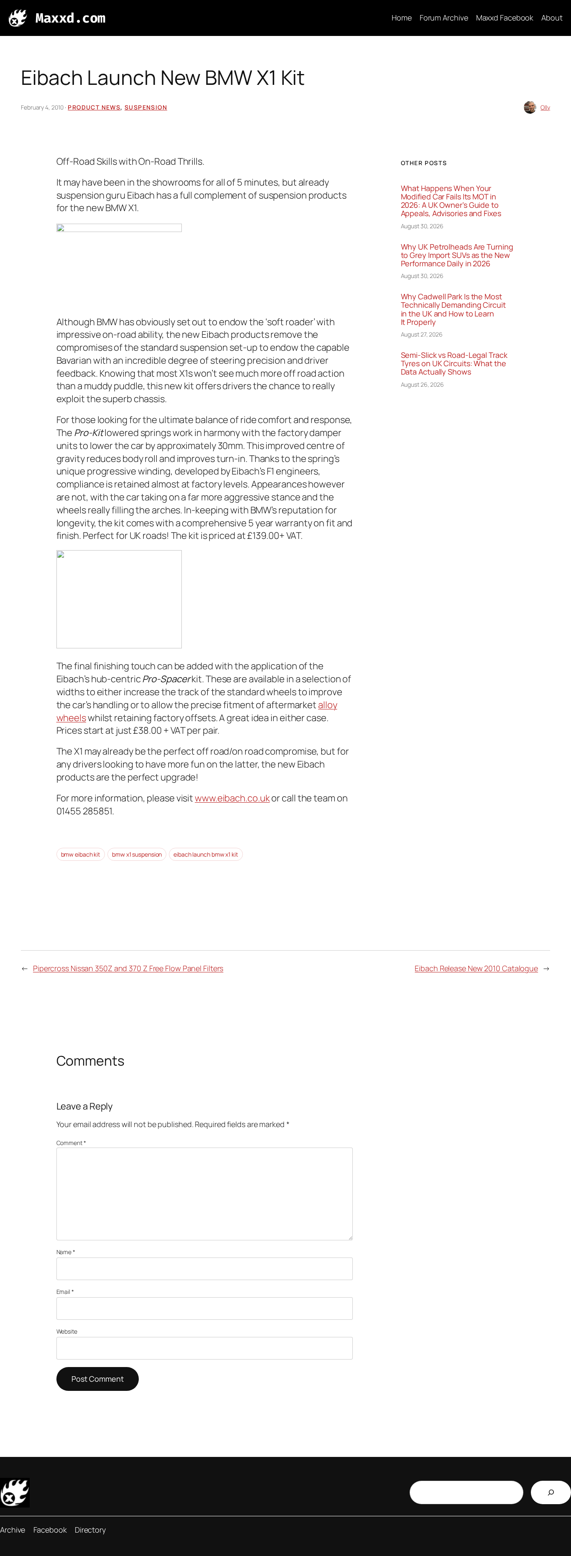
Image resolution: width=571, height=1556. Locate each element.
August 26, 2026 (422, 384)
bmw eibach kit (81, 854)
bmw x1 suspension (137, 854)
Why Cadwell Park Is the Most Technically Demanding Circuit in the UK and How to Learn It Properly (453, 309)
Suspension (146, 107)
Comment (71, 1143)
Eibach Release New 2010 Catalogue (476, 968)
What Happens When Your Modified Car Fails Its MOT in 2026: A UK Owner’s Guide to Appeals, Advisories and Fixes (451, 201)
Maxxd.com (70, 18)
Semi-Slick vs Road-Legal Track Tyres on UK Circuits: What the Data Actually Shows (454, 363)
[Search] (551, 1492)
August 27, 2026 (422, 334)
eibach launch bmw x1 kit (205, 854)
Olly (545, 107)
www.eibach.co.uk (232, 798)
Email (65, 1292)
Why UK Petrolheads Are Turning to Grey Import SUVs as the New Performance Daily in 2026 (457, 255)
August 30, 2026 (422, 226)
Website (66, 1331)
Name (65, 1252)
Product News (94, 107)
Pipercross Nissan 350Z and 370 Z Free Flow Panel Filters (128, 968)
